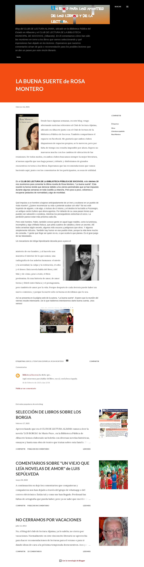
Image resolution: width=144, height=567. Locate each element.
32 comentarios (34, 551)
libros (113, 128)
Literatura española (117, 131)
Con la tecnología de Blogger (73, 561)
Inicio (19, 57)
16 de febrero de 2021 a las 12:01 (36, 382)
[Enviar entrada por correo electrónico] (67, 361)
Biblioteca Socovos (30, 375)
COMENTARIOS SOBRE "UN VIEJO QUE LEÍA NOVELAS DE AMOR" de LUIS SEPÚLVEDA (52, 468)
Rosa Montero (116, 134)
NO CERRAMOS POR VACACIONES (48, 519)
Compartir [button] (116, 116)
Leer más (86, 449)
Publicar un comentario (26, 388)
